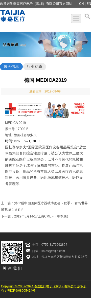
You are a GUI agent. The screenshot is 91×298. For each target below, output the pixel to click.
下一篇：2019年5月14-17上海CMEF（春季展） (35, 216)
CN (81, 4)
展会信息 (11, 66)
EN (88, 4)
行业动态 (34, 66)
